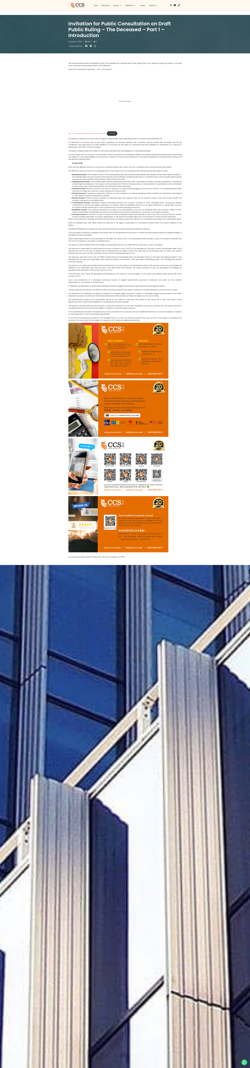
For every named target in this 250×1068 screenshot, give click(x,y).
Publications (129, 5)
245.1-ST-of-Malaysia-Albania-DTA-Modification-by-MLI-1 (87, 133)
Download (112, 133)
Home (96, 5)
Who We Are (105, 5)
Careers (142, 5)
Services (116, 5)
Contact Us (152, 5)
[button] (86, 46)
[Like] (122, 557)
